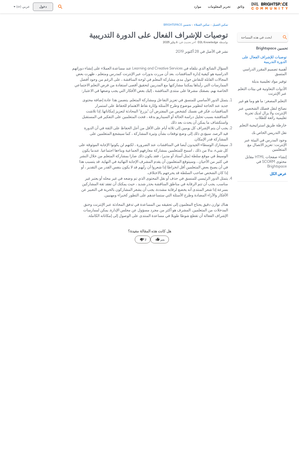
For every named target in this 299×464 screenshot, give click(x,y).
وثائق (240, 6)
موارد (197, 6)
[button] (59, 7)
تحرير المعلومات (219, 6)
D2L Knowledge (208, 42)
